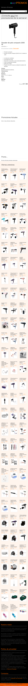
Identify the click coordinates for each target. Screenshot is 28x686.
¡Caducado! (16, 48)
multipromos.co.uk (22, 685)
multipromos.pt (6, 685)
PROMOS (21, 2)
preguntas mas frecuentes (16, 678)
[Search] (25, 11)
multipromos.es (14, 685)
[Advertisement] (14, 99)
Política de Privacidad (11, 669)
